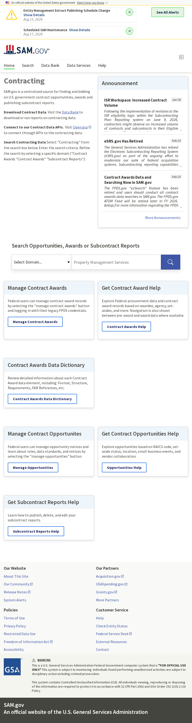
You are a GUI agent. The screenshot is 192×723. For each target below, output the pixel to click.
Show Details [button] (33, 14)
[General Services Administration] (13, 666)
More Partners (107, 600)
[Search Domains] (170, 262)
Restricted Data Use (20, 633)
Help (100, 618)
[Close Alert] (129, 12)
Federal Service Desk (112, 633)
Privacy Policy (15, 626)
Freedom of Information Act (26, 641)
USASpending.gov (110, 584)
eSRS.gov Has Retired (123, 141)
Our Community (16, 584)
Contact (102, 649)
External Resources (111, 641)
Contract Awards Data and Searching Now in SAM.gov (128, 180)
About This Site (16, 576)
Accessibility (14, 649)
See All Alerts (167, 12)
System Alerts (15, 600)
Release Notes (15, 592)
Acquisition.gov (108, 576)
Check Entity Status (112, 626)
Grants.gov (105, 592)
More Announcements (163, 217)
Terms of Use (14, 618)
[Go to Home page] (26, 51)
